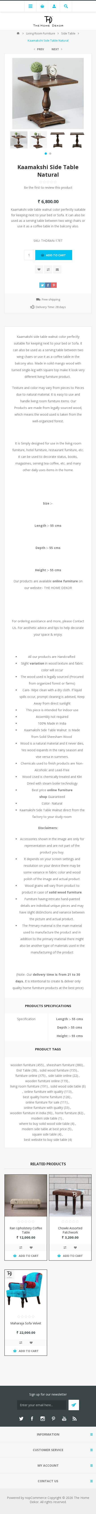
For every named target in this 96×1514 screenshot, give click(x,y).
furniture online (26, 1075)
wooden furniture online (42, 1081)
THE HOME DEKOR (58, 588)
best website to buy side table (45, 1140)
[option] (19, 139)
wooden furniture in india (28, 1113)
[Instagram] (42, 1418)
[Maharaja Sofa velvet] (26, 1291)
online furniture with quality (43, 1091)
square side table (44, 1134)
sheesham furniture (60, 1065)
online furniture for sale (42, 1102)
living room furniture (25, 1086)
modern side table (44, 1118)
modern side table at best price (44, 1129)
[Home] (18, 33)
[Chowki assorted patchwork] (70, 1196)
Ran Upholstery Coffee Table (26, 1230)
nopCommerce (36, 1498)
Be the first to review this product (48, 187)
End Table (23, 1070)
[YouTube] (64, 1418)
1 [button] (46, 153)
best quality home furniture (42, 1097)
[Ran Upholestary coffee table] (26, 1196)
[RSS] (74, 1418)
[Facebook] (31, 1418)
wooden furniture (22, 1065)
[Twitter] (21, 1418)
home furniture (66, 1113)
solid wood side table (65, 1086)
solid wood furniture (54, 1070)
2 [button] (50, 153)
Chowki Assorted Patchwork (70, 1230)
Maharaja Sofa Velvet (25, 1323)
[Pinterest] (53, 1418)
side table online (60, 1075)
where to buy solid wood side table (44, 1123)
